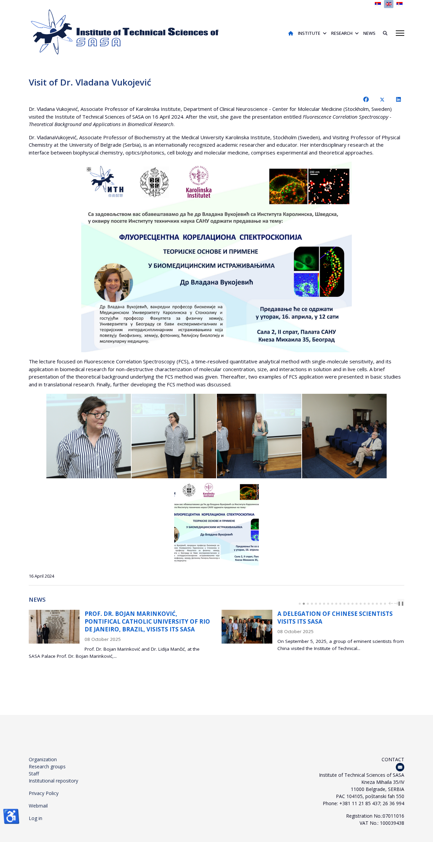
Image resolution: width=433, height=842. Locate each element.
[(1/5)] (88, 436)
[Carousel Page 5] (316, 604)
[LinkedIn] (398, 99)
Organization (43, 759)
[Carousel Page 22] (385, 604)
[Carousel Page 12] (344, 604)
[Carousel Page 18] (369, 604)
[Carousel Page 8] (328, 604)
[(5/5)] (216, 523)
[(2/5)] (174, 436)
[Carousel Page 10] (336, 604)
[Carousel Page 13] (348, 604)
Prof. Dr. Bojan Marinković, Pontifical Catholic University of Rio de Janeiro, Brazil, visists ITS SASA (147, 621)
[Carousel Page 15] (357, 604)
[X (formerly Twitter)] (382, 99)
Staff (34, 773)
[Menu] (400, 33)
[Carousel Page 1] (300, 604)
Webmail (38, 805)
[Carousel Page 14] (352, 604)
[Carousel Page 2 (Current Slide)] (304, 604)
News (369, 33)
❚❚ (400, 603)
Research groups (47, 766)
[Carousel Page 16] (361, 604)
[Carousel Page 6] (320, 604)
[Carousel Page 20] (377, 604)
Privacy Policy (44, 793)
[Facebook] (366, 99)
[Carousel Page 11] (340, 604)
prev (391, 603)
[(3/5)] (259, 436)
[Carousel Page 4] (312, 604)
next (397, 603)
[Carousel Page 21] (381, 604)
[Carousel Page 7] (324, 604)
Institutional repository (53, 780)
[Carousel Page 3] (308, 604)
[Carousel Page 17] (365, 604)
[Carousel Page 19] (373, 604)
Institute (309, 33)
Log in (35, 818)
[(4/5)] (344, 436)
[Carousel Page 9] (332, 604)
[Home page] (291, 33)
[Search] (382, 33)
